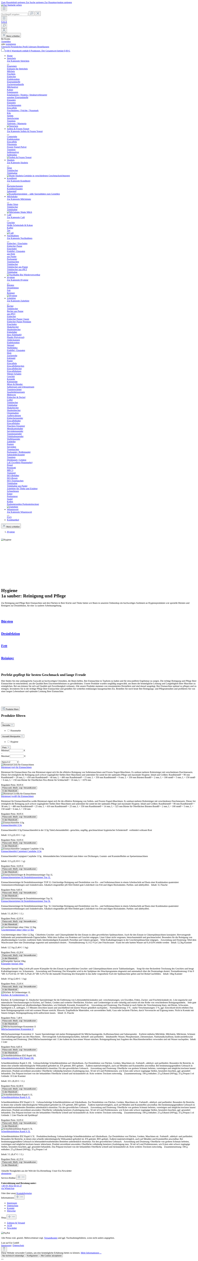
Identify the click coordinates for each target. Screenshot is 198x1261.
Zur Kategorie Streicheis (18, 61)
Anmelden (6, 41)
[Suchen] (31, 13)
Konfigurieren (32, 1256)
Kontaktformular (24, 1193)
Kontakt (10, 1208)
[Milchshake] (19, 212)
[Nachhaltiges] (23, 274)
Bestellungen (43, 46)
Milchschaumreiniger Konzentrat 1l (17, 1029)
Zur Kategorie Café (16, 217)
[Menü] (4, 8)
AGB (9, 1225)
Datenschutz (12, 1205)
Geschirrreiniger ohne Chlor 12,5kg (17, 930)
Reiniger (7, 658)
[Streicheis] (12, 126)
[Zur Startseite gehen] (11, 5)
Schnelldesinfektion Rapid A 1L (15, 1097)
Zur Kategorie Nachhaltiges (19, 238)
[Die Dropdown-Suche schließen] (38, 13)
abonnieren (6, 1173)
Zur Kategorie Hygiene (17, 280)
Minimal (13, 750)
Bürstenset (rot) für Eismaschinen (16, 767)
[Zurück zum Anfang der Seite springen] (4, 1249)
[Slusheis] (38, 175)
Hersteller (6, 725)
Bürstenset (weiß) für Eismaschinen (17, 796)
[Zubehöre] (12, 507)
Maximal (13, 756)
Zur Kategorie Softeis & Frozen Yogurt (25, 131)
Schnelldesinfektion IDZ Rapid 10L (17, 1058)
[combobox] (14, 14)
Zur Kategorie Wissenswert (19, 512)
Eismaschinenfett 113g (11, 825)
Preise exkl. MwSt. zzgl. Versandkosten (19, 788)
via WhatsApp (7, 1188)
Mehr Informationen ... (91, 1253)
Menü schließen (13, 36)
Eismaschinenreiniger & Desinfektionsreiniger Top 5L (26, 901)
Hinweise (11, 1211)
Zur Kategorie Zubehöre (18, 301)
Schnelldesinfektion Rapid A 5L (15, 1131)
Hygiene (14, 742)
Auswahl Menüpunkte (11, 736)
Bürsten (7, 621)
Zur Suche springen (35, 2)
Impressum (12, 1203)
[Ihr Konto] (4, 30)
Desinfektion (10, 633)
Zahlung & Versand (16, 1223)
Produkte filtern (12, 709)
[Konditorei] (33, 194)
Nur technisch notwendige (13, 1256)
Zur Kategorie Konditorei (18, 181)
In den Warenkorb (9, 791)
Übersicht (6, 46)
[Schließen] (2, 1259)
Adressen (32, 46)
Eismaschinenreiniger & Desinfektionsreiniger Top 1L (26, 877)
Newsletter (12, 1228)
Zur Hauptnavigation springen (58, 2)
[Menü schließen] (8, 64)
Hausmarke (15, 730)
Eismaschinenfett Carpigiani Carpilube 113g (21, 851)
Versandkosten (50, 1238)
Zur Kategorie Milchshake (19, 199)
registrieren (11, 44)
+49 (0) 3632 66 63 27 (11, 1186)
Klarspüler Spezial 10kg (12, 963)
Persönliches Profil (19, 46)
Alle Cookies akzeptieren (51, 1256)
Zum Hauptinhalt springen (13, 2)
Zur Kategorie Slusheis (17, 162)
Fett (4, 646)
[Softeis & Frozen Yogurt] (19, 157)
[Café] (10, 233)
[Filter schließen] (2, 722)
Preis (4, 747)
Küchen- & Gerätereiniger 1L (14, 995)
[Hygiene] (12, 295)
